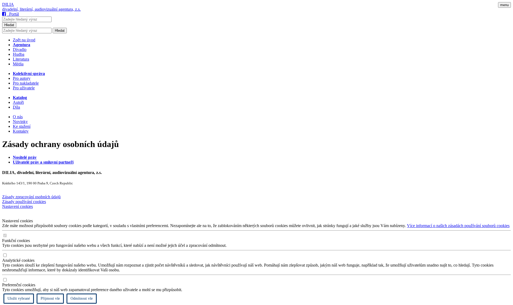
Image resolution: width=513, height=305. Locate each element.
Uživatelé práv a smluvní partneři (43, 162)
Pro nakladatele (26, 83)
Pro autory (21, 78)
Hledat (9, 25)
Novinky (20, 121)
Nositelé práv (25, 157)
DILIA (8, 4)
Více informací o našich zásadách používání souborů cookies (458, 225)
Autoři (18, 102)
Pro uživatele (24, 88)
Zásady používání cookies (24, 201)
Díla (16, 107)
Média (18, 64)
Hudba (18, 54)
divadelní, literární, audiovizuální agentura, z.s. (41, 9)
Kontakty (21, 131)
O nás (18, 116)
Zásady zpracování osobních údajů (31, 197)
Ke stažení (21, 126)
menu (504, 5)
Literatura (21, 59)
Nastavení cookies (17, 206)
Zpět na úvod (24, 40)
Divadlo (19, 49)
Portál (13, 14)
